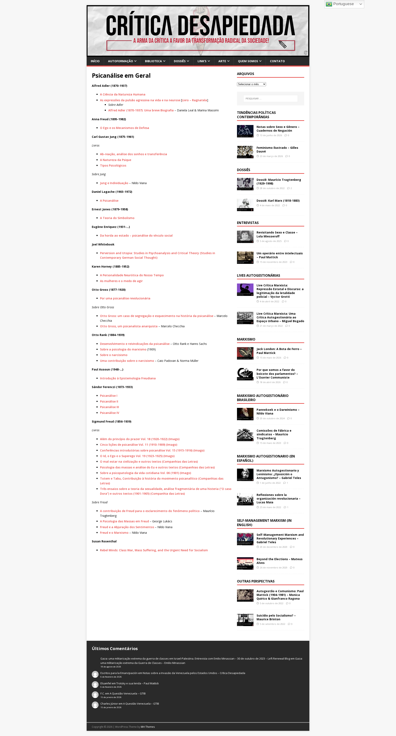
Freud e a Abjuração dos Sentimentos (127, 527)
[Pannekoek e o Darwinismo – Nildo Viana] (245, 418)
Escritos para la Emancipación (119, 673)
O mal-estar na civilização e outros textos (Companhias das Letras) (149, 461)
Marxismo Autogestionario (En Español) (266, 458)
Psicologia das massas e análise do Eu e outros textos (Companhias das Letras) (157, 467)
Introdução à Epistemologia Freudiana (128, 378)
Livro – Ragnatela (194, 100)
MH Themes (148, 727)
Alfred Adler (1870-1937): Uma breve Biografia (141, 110)
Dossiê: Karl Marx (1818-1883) (278, 200)
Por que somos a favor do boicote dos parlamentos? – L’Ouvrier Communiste (277, 373)
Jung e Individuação (114, 183)
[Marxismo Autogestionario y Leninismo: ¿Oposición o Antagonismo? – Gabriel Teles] (245, 479)
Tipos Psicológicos (113, 165)
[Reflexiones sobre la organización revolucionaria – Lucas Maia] (245, 503)
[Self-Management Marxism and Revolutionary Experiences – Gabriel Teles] (245, 543)
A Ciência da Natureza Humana (122, 94)
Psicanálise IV (109, 413)
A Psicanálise (109, 200)
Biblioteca (153, 61)
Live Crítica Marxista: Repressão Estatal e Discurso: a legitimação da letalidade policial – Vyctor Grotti (280, 291)
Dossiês (180, 61)
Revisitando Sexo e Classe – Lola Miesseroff (277, 234)
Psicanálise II (109, 401)
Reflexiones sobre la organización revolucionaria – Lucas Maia (279, 498)
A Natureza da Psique (115, 160)
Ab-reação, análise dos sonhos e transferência (133, 154)
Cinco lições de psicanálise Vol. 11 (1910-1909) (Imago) (138, 445)
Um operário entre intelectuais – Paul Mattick (280, 255)
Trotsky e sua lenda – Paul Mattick (137, 683)
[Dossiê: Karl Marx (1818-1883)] (245, 209)
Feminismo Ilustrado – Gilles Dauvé (277, 149)
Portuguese (343, 4)
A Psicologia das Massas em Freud (124, 521)
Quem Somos (248, 61)
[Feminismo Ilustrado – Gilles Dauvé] (245, 156)
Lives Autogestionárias (258, 275)
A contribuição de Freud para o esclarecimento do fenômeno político (150, 511)
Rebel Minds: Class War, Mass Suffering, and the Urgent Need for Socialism (154, 550)
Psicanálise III (109, 407)
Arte (222, 61)
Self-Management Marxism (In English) (264, 522)
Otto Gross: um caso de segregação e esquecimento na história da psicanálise (156, 316)
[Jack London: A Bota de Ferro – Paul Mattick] (245, 357)
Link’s (202, 61)
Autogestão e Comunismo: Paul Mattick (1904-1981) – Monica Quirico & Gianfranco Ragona (280, 594)
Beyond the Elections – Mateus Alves (280, 561)
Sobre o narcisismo (113, 355)
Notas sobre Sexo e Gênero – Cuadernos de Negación (278, 128)
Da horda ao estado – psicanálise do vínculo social (136, 235)
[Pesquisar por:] (270, 98)
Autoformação (120, 61)
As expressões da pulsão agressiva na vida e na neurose (140, 100)
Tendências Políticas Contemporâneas (256, 114)
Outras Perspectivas (256, 581)
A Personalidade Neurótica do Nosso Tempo (132, 275)
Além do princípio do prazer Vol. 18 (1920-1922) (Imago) (139, 439)
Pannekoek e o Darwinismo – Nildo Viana (278, 411)
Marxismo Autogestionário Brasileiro (263, 397)
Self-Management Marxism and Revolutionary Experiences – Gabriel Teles (280, 538)
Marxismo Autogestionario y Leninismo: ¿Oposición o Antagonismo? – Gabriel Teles (279, 474)
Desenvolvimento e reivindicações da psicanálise (135, 344)
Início (95, 61)
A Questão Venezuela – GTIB (128, 693)
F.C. (102, 693)
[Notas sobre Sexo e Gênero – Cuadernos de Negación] (245, 135)
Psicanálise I (108, 396)
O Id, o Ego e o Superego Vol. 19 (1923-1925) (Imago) (137, 456)
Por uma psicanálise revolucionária (125, 298)
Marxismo (246, 339)
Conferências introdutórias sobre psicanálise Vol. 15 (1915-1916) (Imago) (152, 450)
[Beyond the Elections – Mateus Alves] (245, 567)
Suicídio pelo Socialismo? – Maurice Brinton (276, 617)
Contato (277, 61)
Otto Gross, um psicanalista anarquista (129, 326)
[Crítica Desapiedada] (198, 54)
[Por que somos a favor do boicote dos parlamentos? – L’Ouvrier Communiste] (245, 378)
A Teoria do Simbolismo (117, 218)
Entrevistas (248, 222)
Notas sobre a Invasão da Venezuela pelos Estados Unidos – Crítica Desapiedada (194, 673)
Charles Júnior (109, 703)
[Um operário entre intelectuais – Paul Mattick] (245, 261)
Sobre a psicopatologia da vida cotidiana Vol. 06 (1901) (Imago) (145, 473)
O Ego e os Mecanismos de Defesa (124, 128)
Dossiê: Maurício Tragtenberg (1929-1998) (279, 181)
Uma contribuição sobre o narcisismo (127, 361)
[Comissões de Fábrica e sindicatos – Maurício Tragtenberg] (245, 439)
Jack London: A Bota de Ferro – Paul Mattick (279, 351)
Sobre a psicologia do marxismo (123, 349)
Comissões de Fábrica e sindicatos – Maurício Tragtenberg (274, 434)
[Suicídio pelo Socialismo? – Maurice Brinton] (245, 624)
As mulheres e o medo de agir (121, 281)
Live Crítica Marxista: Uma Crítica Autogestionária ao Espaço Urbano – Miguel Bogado (280, 317)
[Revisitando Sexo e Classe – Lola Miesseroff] (245, 241)
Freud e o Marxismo (114, 533)
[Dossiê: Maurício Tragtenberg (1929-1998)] (245, 188)
